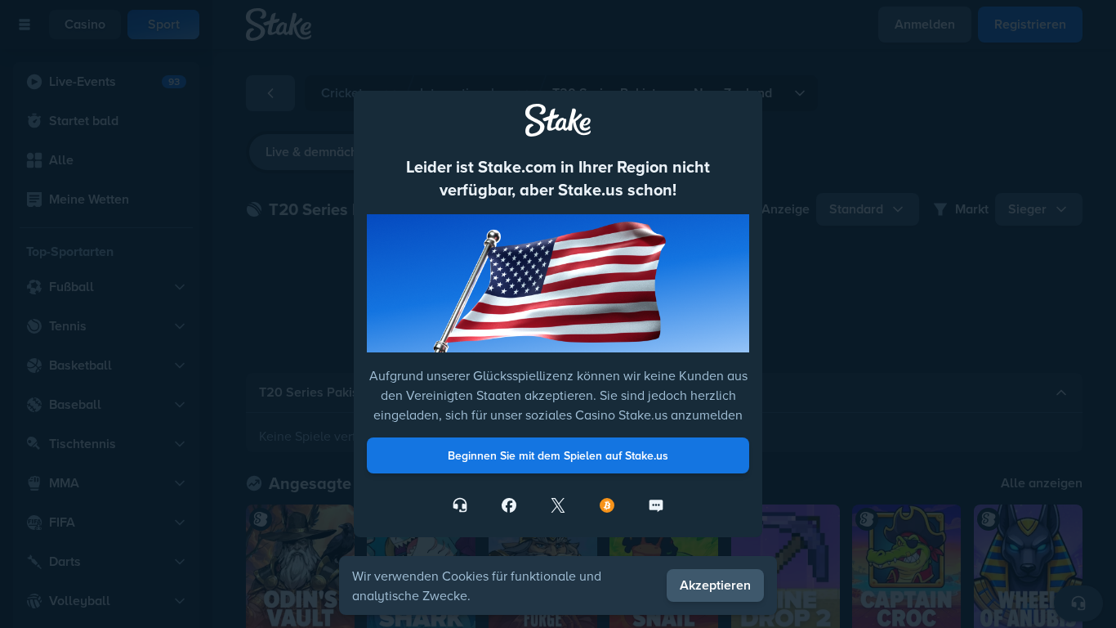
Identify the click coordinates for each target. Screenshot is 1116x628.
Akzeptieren (715, 585)
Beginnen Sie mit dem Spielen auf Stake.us (558, 455)
